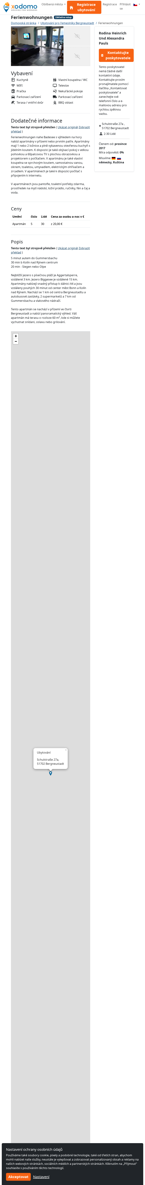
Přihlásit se (125, 6)
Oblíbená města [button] (52, 4)
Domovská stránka (23, 23)
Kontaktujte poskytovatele (118, 55)
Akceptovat (18, 1176)
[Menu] (136, 4)
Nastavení (41, 1176)
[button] (50, 773)
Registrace (110, 4)
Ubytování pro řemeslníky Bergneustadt (67, 23)
